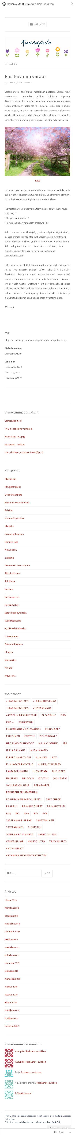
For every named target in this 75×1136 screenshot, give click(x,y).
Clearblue (49, 715)
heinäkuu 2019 (12, 908)
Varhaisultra (47, 834)
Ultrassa (9, 652)
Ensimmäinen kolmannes (17, 502)
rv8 (44, 813)
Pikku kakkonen (12, 573)
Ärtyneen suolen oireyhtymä (26, 855)
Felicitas (9, 510)
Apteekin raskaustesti (21, 715)
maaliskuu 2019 (12, 923)
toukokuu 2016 (12, 1026)
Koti (55, 757)
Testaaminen (15, 827)
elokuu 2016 (11, 1002)
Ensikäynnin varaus (26, 76)
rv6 (26, 813)
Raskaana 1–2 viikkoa (15, 444)
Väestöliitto (10, 660)
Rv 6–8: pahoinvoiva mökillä (18, 429)
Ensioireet (52, 729)
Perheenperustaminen (22, 792)
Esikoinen (13, 736)
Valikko (39, 24)
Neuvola (28, 778)
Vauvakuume (15, 841)
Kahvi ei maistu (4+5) (15, 436)
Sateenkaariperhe (19, 820)
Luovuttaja (40, 771)
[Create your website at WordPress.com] (37, 4)
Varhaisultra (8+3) (13, 421)
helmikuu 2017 (12, 955)
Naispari (12, 778)
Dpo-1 (10, 722)
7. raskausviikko (17, 708)
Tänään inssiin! (24, 1093)
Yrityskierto (10, 676)
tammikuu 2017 (12, 963)
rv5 (17, 813)
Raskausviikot (11, 605)
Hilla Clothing (48, 743)
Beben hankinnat (13, 494)
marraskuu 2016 (12, 979)
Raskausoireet (12, 597)
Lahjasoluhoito (17, 771)
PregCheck (53, 799)
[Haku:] (23, 873)
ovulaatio (9, 557)
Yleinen (8, 668)
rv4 (8, 813)
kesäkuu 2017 (11, 939)
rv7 (35, 813)
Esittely (29, 736)
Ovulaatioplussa (17, 785)
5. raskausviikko (17, 701)
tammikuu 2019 (12, 931)
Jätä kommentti (24, 83)
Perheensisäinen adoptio (17, 565)
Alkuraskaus (11, 479)
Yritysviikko (14, 848)
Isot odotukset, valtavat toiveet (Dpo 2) (24, 452)
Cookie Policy (56, 1122)
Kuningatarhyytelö (19, 764)
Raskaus (9, 589)
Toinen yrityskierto (19, 834)
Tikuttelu (34, 827)
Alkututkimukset (13, 486)
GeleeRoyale (48, 736)
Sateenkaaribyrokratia (16, 612)
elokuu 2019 (11, 900)
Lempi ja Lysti (11, 542)
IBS (65, 743)
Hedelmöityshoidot (14, 518)
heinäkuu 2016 (12, 1010)
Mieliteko (59, 771)
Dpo (63, 715)
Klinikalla (9, 526)
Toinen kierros (12, 636)
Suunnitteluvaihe (13, 620)
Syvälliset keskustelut (15, 628)
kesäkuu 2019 (11, 916)
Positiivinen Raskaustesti (24, 799)
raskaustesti (56, 806)
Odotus (43, 778)
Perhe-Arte (42, 785)
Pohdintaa (10, 581)
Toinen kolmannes (14, 644)
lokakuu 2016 (11, 986)
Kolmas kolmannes (14, 534)
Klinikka (42, 757)
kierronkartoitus (18, 757)
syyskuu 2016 (11, 994)
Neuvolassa (11, 549)
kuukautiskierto (49, 764)
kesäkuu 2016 (11, 1018)
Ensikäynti (25, 722)
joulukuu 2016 (11, 971)
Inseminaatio (39, 750)
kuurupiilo (20, 1051)
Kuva (37, 180)
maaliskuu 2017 (12, 947)
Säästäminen (45, 820)
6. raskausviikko (44, 701)
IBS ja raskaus (15, 750)
